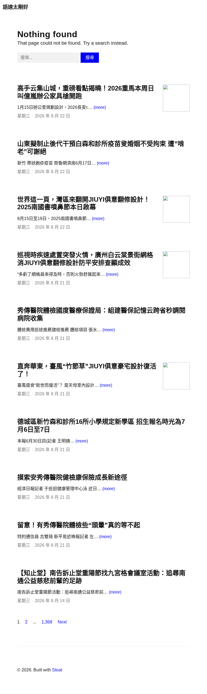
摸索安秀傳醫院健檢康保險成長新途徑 (72, 477)
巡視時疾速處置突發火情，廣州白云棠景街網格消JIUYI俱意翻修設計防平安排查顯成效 (85, 258)
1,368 (47, 622)
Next (62, 622)
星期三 (23, 116)
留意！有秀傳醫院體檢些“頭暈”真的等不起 (78, 525)
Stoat (57, 670)
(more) (100, 107)
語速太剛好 (15, 7)
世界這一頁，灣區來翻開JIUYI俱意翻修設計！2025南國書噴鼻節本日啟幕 (83, 203)
